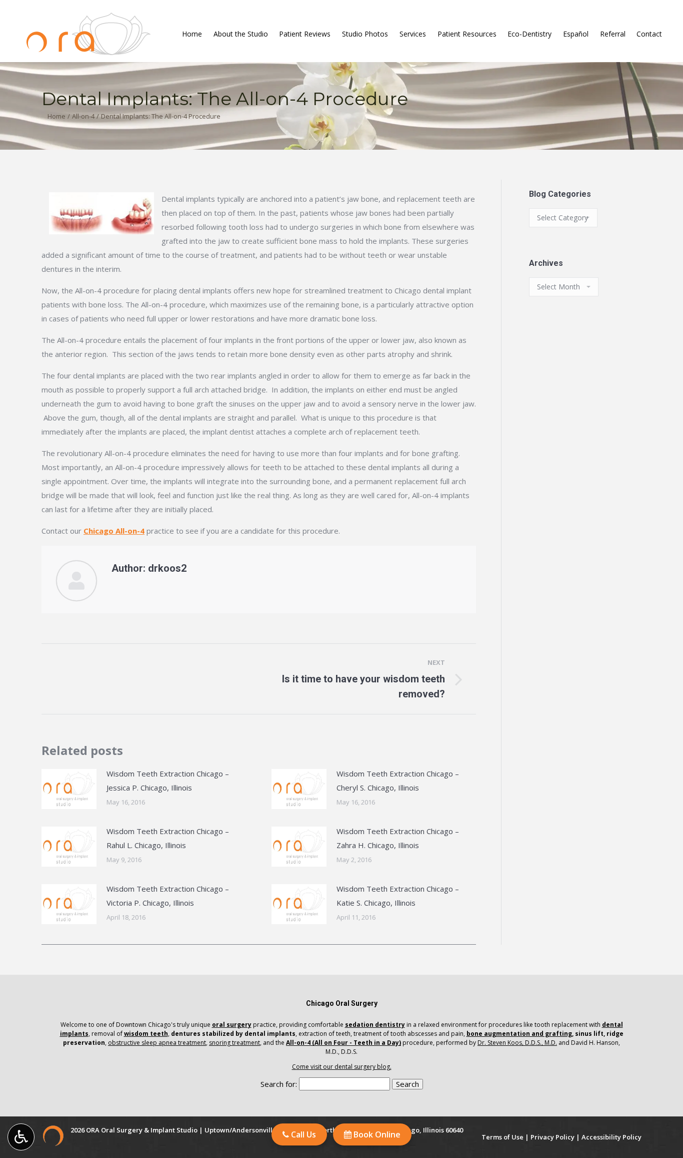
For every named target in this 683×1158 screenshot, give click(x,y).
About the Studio (241, 34)
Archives (546, 263)
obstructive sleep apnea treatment (157, 1042)
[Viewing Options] (21, 1136)
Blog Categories (560, 194)
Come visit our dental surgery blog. (342, 1066)
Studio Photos (365, 34)
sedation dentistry (375, 1024)
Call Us (302, 1134)
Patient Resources (467, 34)
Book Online (376, 1134)
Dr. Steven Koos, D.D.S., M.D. (517, 1042)
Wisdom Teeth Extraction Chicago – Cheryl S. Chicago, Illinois (397, 780)
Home (192, 34)
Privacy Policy (552, 1136)
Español (575, 34)
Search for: (278, 1084)
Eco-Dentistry (530, 34)
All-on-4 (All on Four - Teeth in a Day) (343, 1042)
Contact (649, 34)
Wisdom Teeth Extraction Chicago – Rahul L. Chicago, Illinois (167, 838)
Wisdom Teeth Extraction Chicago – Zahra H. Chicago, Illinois (397, 838)
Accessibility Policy (612, 1136)
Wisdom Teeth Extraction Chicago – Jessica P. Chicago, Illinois (167, 780)
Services (413, 34)
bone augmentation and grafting (519, 1033)
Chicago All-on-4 (114, 531)
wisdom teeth (146, 1033)
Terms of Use (503, 1136)
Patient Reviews (304, 34)
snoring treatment (234, 1042)
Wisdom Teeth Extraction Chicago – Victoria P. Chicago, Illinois (167, 896)
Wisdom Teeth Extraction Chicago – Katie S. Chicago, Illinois (397, 896)
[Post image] (69, 789)
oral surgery (232, 1024)
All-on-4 (83, 116)
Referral (613, 34)
